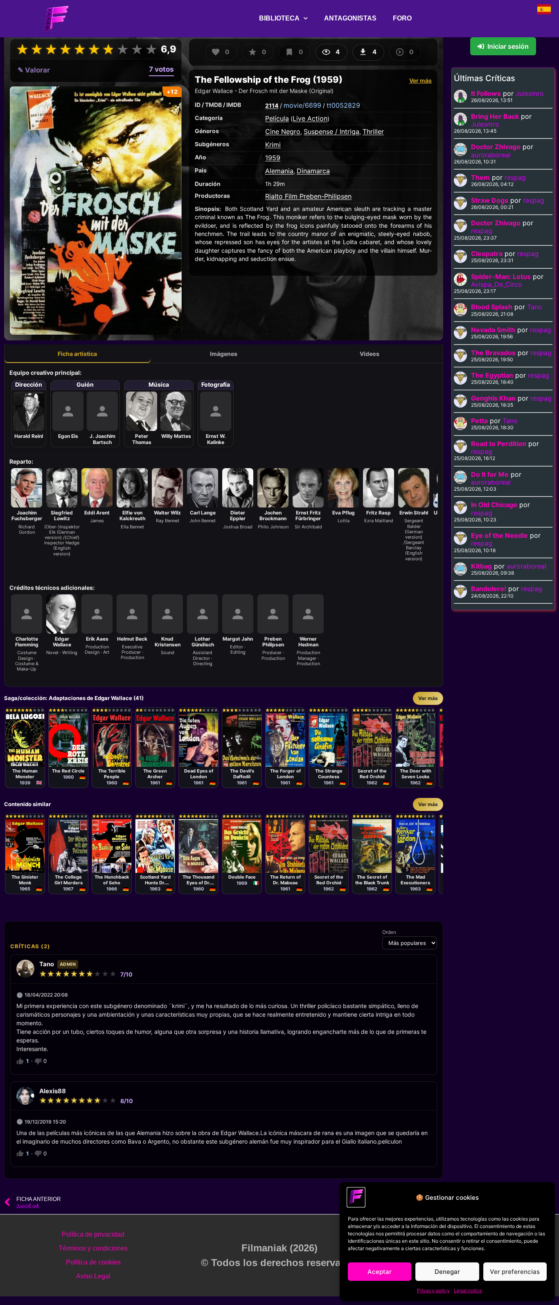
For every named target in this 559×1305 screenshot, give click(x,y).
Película (277, 118)
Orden (389, 932)
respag (515, 177)
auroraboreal (491, 155)
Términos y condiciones (93, 1248)
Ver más (420, 80)
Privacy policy (433, 1290)
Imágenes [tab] (223, 353)
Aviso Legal (93, 1276)
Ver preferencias (515, 1272)
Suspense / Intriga (331, 131)
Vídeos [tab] (369, 353)
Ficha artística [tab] (77, 353)
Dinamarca (313, 171)
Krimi (273, 144)
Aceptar (379, 1272)
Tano (534, 307)
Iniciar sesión (508, 46)
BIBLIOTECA (279, 18)
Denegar (447, 1272)
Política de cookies (93, 1262)
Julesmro (530, 93)
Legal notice (468, 1290)
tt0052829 (343, 105)
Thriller (373, 131)
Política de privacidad (93, 1234)
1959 (272, 158)
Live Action (310, 118)
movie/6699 (302, 105)
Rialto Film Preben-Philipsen (308, 196)
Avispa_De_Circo (496, 284)
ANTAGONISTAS (350, 18)
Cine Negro (282, 131)
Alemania (279, 171)
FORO (402, 18)
